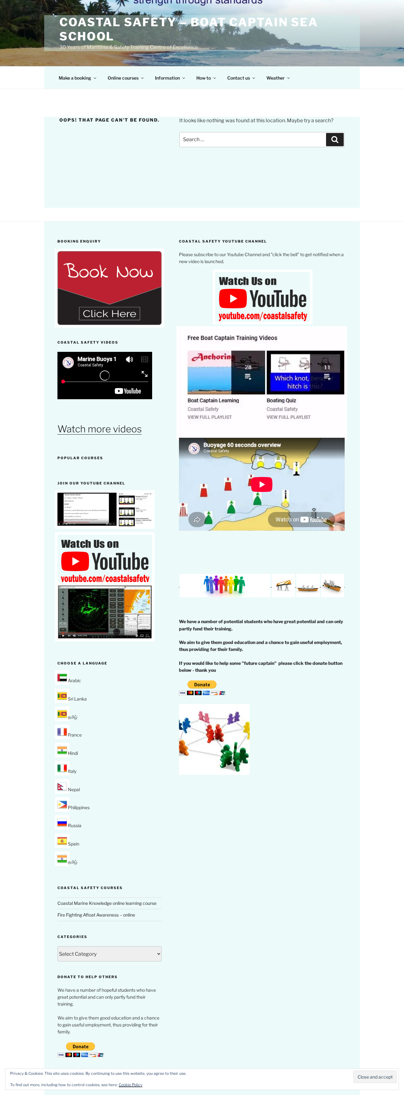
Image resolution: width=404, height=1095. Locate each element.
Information (167, 78)
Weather (275, 78)
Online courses (123, 78)
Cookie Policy (130, 1084)
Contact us (238, 78)
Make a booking (75, 78)
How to (203, 78)
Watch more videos (99, 429)
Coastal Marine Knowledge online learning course (107, 903)
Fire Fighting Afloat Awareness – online (96, 915)
